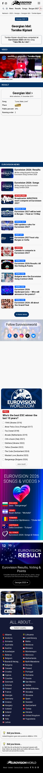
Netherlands (30, 658)
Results (18, 8)
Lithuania (29, 634)
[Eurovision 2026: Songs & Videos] (21, 494)
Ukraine (28, 712)
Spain (27, 698)
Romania (29, 675)
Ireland (8, 712)
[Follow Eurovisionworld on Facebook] (2, 3)
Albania (8, 634)
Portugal (29, 671)
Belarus (8, 655)
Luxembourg (31, 638)
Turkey (28, 708)
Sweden (29, 702)
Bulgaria (8, 665)
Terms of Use (18, 767)
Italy (7, 719)
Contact (10, 767)
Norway (28, 665)
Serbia (28, 685)
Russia (28, 678)
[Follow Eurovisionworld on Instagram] (6, 3)
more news (22, 314)
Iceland (8, 708)
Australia (9, 645)
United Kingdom (32, 715)
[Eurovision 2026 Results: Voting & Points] (21, 553)
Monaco (29, 648)
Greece (8, 702)
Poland (28, 668)
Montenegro (30, 651)
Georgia (8, 695)
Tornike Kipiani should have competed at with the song (21, 39)
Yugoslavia (30, 719)
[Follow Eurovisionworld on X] (15, 336)
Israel (7, 715)
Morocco (29, 655)
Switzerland (30, 705)
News (11, 8)
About (5, 767)
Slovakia (29, 692)
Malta (27, 641)
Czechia (8, 678)
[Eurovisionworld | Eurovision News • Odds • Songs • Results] (21, 3)
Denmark (9, 682)
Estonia (8, 685)
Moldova (29, 645)
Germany (9, 698)
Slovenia (29, 695)
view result (21, 464)
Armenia (9, 641)
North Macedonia (32, 661)
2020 (11, 13)
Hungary (8, 705)
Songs (24, 8)
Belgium (8, 658)
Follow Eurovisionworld (21, 324)
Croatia (8, 671)
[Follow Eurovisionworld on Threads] (27, 336)
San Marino (30, 682)
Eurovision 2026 (21, 479)
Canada (8, 668)
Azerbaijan (10, 651)
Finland (8, 688)
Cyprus (8, 675)
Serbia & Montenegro (33, 688)
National (5, 13)
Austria (8, 648)
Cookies (26, 767)
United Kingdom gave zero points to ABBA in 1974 (19, 734)
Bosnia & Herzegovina (13, 661)
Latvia (7, 722)
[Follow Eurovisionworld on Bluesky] (33, 336)
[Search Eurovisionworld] (3, 8)
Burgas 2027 (34, 8)
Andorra (8, 638)
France (8, 692)
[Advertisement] (21, 138)
